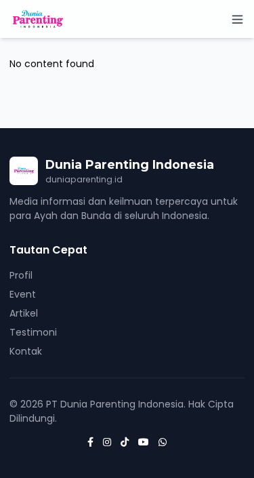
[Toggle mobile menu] (237, 19)
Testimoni (33, 332)
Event (22, 294)
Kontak (25, 351)
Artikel (23, 313)
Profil (21, 275)
